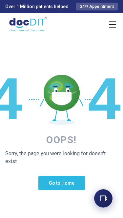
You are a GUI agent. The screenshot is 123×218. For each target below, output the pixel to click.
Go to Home (61, 183)
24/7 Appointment (97, 6)
